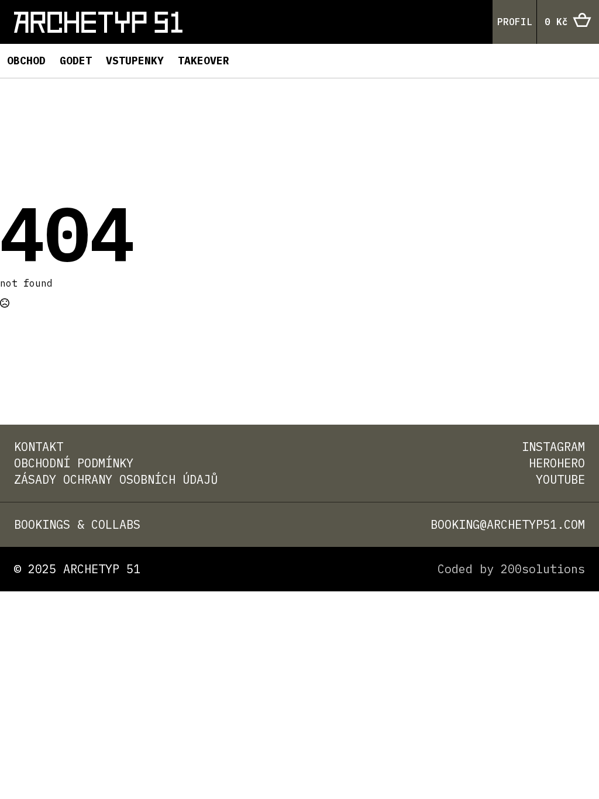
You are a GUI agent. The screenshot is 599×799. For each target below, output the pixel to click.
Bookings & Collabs (77, 524)
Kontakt (38, 446)
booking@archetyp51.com (508, 524)
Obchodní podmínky (73, 463)
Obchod (26, 60)
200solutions (543, 569)
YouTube (560, 479)
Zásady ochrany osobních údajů (116, 479)
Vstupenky (135, 60)
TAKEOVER (203, 60)
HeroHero (557, 463)
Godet (76, 60)
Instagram (553, 446)
